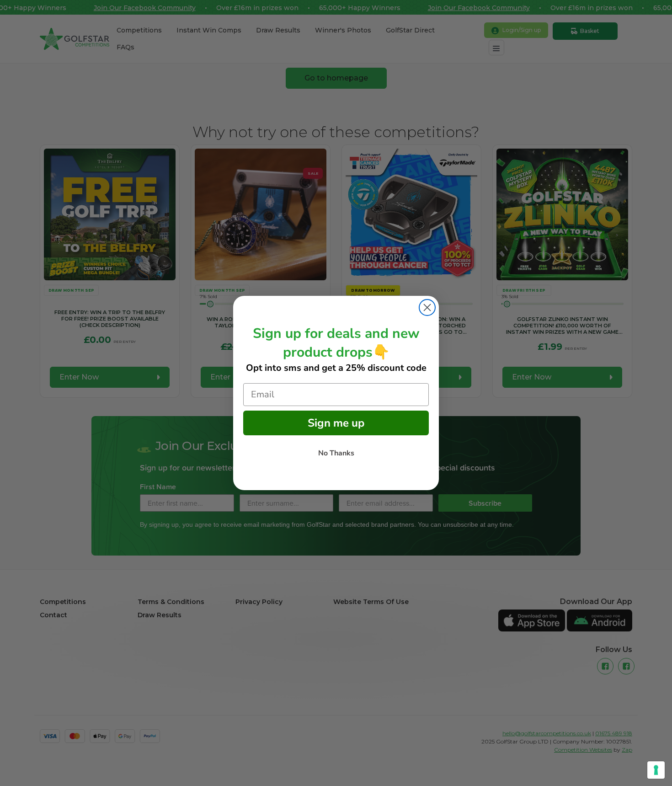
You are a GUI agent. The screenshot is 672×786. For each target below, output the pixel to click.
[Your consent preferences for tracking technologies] (656, 770)
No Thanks (336, 453)
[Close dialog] (427, 307)
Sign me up (336, 423)
